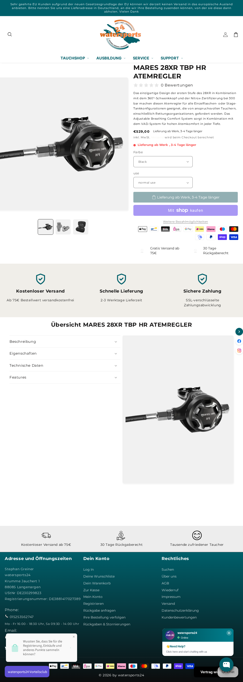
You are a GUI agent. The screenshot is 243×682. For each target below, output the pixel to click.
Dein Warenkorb (97, 583)
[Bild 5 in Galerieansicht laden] (80, 227)
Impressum (171, 597)
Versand (157, 137)
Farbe (138, 152)
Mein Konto (93, 597)
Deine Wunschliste (99, 576)
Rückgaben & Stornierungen (106, 624)
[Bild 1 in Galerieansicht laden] (45, 227)
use (136, 173)
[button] (10, 34)
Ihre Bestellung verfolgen (104, 617)
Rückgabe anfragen (99, 610)
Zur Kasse (91, 590)
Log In (88, 569)
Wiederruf (170, 590)
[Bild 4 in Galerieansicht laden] (63, 227)
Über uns (169, 576)
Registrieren (93, 603)
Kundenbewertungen (179, 617)
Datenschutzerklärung (180, 610)
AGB (165, 583)
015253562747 (22, 617)
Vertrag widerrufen (216, 672)
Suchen (168, 569)
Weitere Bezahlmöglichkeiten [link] (185, 221)
